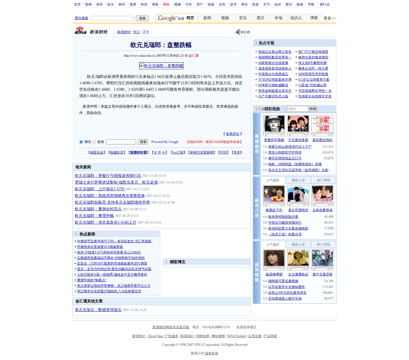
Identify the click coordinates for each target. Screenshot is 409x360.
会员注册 (255, 336)
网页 (88, 142)
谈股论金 (97, 152)
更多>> (330, 18)
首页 (77, 4)
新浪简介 (139, 336)
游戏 (211, 4)
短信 (277, 4)
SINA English (236, 336)
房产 (199, 4)
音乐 (243, 18)
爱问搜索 (81, 18)
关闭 (236, 152)
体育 (99, 4)
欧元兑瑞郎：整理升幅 (94, 216)
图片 (261, 18)
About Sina (155, 336)
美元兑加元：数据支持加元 (98, 310)
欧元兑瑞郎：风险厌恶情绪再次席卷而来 (110, 196)
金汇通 (194, 56)
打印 (223, 152)
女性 (222, 4)
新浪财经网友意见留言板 (170, 327)
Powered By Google (164, 142)
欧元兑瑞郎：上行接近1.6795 (100, 189)
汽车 (188, 4)
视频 (177, 4)
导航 (311, 4)
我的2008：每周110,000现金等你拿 (214, 142)
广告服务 (171, 336)
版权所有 (211, 353)
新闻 (88, 4)
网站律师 (218, 336)
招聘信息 (203, 336)
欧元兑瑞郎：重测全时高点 (98, 209)
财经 (122, 4)
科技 (144, 4)
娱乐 (110, 4)
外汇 (136, 32)
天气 (266, 4)
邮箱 (300, 4)
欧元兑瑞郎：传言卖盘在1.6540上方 (105, 222)
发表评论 (232, 134)
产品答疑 (270, 336)
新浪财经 (123, 32)
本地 (278, 18)
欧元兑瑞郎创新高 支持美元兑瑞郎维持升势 (112, 202)
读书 (233, 4)
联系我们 (187, 336)
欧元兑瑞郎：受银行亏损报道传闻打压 (108, 176)
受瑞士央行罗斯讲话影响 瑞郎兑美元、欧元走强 (116, 182)
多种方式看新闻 (201, 152)
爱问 (288, 4)
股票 (133, 4)
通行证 (325, 4)
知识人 (296, 18)
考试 (244, 4)
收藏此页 (117, 152)
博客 (155, 4)
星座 (255, 4)
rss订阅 (178, 152)
